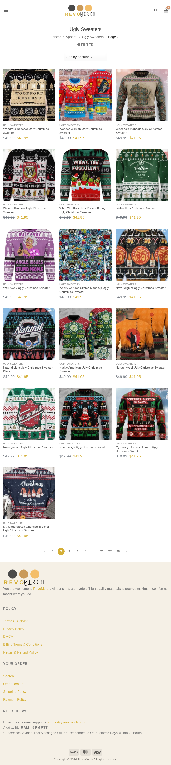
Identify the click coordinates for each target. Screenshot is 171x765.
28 (118, 551)
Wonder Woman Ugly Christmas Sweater (80, 130)
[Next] (126, 551)
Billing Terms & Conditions (22, 644)
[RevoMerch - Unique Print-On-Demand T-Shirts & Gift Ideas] (80, 10)
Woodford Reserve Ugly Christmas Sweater (26, 130)
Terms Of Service (15, 621)
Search (8, 676)
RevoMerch (41, 588)
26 (101, 551)
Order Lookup (13, 684)
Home (56, 37)
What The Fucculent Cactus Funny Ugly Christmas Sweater (82, 210)
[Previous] (44, 551)
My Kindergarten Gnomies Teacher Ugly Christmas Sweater (26, 528)
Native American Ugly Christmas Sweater (80, 369)
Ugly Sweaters (93, 37)
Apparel (71, 37)
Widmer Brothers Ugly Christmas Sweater (24, 210)
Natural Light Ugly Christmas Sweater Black (28, 369)
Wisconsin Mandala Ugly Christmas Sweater (139, 130)
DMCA (8, 636)
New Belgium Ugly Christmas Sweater (141, 288)
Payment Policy (14, 699)
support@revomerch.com (66, 722)
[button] (5, 10)
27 (110, 551)
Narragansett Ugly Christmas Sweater (28, 447)
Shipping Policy (14, 691)
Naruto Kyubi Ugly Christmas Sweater (140, 367)
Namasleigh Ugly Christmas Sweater (83, 447)
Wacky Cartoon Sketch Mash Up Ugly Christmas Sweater (84, 289)
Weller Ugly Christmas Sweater (136, 208)
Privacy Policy (13, 629)
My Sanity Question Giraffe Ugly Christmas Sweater (137, 449)
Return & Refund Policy (20, 652)
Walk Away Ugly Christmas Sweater (26, 288)
